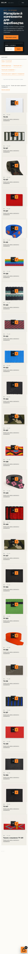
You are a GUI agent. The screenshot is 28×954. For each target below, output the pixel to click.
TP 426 (5, 274)
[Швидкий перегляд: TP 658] (14, 635)
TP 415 (5, 242)
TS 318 (5, 681)
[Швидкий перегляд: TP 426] (14, 259)
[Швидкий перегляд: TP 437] (14, 416)
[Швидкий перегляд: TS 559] (14, 761)
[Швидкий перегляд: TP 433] (14, 353)
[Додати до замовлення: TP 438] (16, 447)
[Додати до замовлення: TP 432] (16, 322)
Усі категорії (8, 61)
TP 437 (5, 430)
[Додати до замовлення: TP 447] (16, 541)
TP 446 (5, 524)
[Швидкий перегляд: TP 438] (14, 447)
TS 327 (5, 712)
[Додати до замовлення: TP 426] (16, 259)
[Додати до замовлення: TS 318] (16, 667)
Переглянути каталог (11, 37)
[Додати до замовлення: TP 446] (16, 510)
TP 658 (5, 650)
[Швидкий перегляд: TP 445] (14, 479)
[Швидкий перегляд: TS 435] (14, 729)
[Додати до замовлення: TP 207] (16, 197)
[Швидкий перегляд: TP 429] (14, 291)
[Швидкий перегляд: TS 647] (14, 792)
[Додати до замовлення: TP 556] (16, 573)
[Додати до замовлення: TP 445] (16, 479)
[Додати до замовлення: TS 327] (16, 698)
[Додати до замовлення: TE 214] (16, 103)
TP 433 (5, 368)
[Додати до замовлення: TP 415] (16, 228)
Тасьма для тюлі (17, 65)
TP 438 (5, 462)
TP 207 (5, 211)
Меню (23, 2)
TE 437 (5, 180)
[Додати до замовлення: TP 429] (16, 291)
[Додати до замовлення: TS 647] (16, 792)
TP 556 (5, 587)
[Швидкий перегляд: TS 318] (14, 667)
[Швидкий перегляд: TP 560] (14, 604)
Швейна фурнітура (6, 65)
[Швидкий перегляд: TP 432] (14, 322)
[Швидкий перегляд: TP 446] (14, 510)
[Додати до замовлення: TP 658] (16, 635)
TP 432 (5, 336)
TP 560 (5, 618)
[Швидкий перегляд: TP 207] (14, 197)
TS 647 (5, 806)
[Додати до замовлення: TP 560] (16, 604)
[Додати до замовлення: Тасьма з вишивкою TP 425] (16, 823)
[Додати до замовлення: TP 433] (16, 353)
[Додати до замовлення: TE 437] (16, 165)
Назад (3, 61)
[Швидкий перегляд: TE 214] (14, 103)
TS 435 (5, 744)
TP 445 (5, 493)
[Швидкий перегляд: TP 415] (14, 228)
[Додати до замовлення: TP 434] (16, 385)
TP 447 (5, 556)
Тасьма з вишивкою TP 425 (13, 838)
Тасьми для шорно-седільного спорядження (12, 73)
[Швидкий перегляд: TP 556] (14, 573)
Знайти (19, 49)
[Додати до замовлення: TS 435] (16, 729)
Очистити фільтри (5, 89)
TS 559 (5, 775)
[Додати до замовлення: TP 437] (16, 416)
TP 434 (5, 399)
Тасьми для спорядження (7, 69)
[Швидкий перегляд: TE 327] (14, 134)
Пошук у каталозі (10, 45)
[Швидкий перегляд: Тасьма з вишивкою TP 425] (14, 823)
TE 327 (5, 148)
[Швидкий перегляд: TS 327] (14, 698)
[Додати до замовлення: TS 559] (16, 761)
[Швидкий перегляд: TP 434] (14, 385)
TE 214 (5, 117)
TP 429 (5, 305)
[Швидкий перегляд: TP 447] (14, 541)
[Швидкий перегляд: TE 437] (14, 165)
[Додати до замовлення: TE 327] (16, 134)
